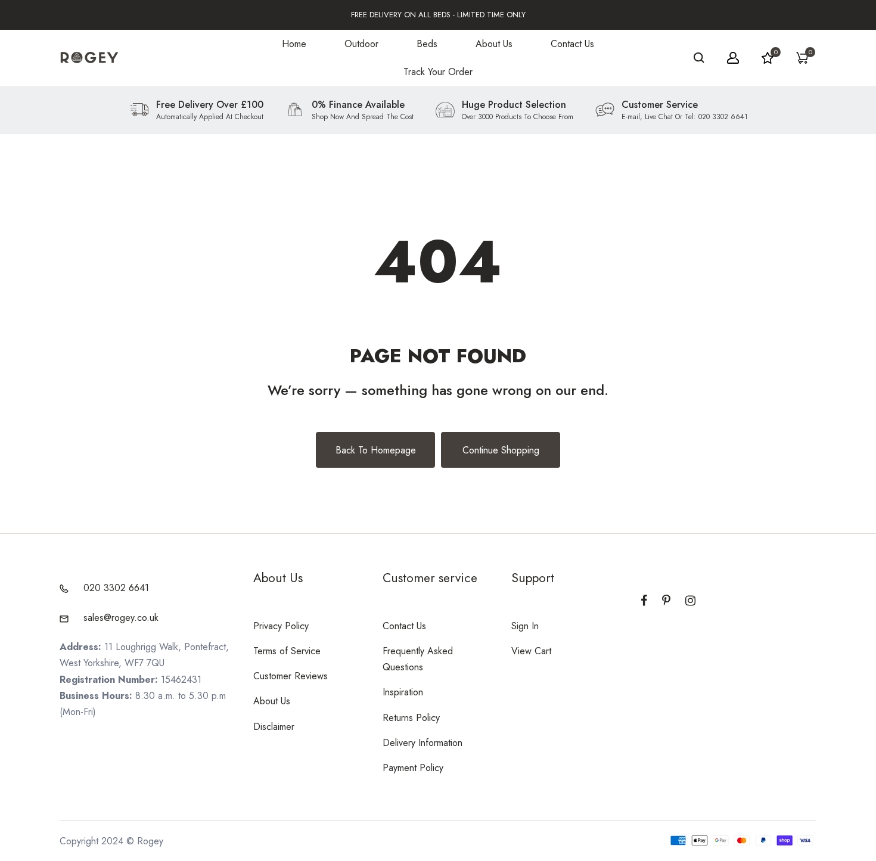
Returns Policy (411, 718)
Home (294, 44)
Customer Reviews (290, 676)
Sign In (525, 626)
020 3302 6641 (116, 588)
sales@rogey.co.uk (121, 617)
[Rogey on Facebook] (644, 601)
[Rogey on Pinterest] (666, 601)
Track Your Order (438, 72)
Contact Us (572, 44)
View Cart (531, 651)
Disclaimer (273, 726)
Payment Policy (413, 768)
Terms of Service (287, 651)
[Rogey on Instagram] (690, 601)
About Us (494, 44)
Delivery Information (422, 743)
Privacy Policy (281, 626)
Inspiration (403, 692)
